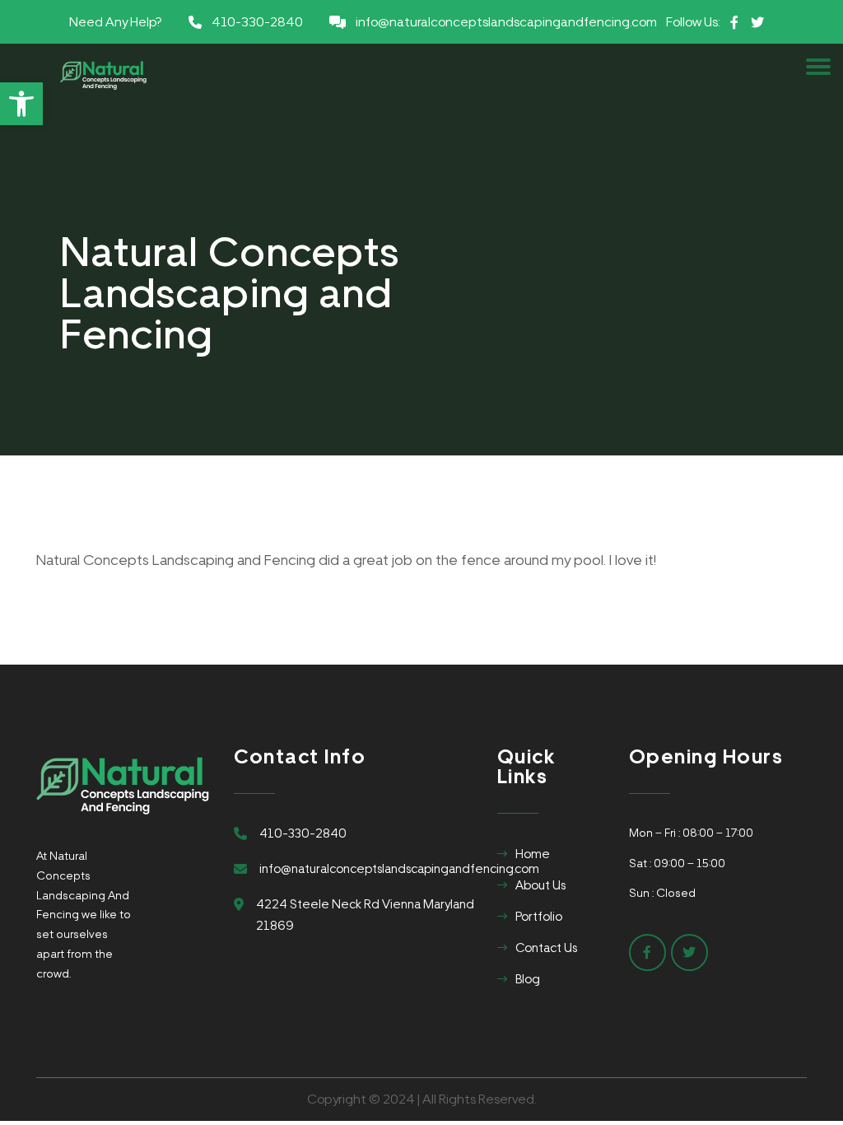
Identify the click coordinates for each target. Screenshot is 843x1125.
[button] (21, 103)
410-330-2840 (257, 22)
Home (532, 854)
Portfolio (538, 916)
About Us (540, 885)
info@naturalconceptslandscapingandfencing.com (506, 22)
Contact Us (546, 948)
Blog (527, 979)
